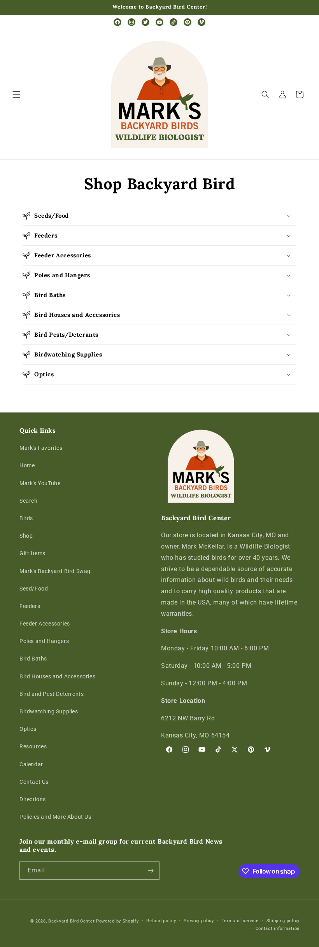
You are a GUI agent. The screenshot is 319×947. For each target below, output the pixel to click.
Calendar (31, 764)
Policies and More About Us (55, 817)
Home (27, 465)
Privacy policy (199, 920)
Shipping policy (283, 920)
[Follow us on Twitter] (145, 22)
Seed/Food (33, 588)
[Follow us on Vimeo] (201, 22)
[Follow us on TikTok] (173, 22)
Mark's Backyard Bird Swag (55, 571)
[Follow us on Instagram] (131, 22)
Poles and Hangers (44, 641)
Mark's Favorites (41, 448)
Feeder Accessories (44, 623)
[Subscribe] (150, 870)
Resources (33, 746)
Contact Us (34, 782)
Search (28, 501)
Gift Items (32, 553)
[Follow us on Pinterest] (187, 22)
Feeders (29, 606)
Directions (32, 799)
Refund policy (161, 920)
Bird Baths (33, 658)
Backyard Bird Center (71, 921)
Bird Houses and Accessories (57, 676)
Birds (26, 518)
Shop (26, 536)
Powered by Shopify (117, 921)
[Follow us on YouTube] (159, 22)
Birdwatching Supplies (48, 711)
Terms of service (240, 920)
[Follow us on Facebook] (117, 22)
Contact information (278, 928)
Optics (28, 729)
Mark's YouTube (39, 483)
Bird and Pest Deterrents (51, 694)
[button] (16, 94)
